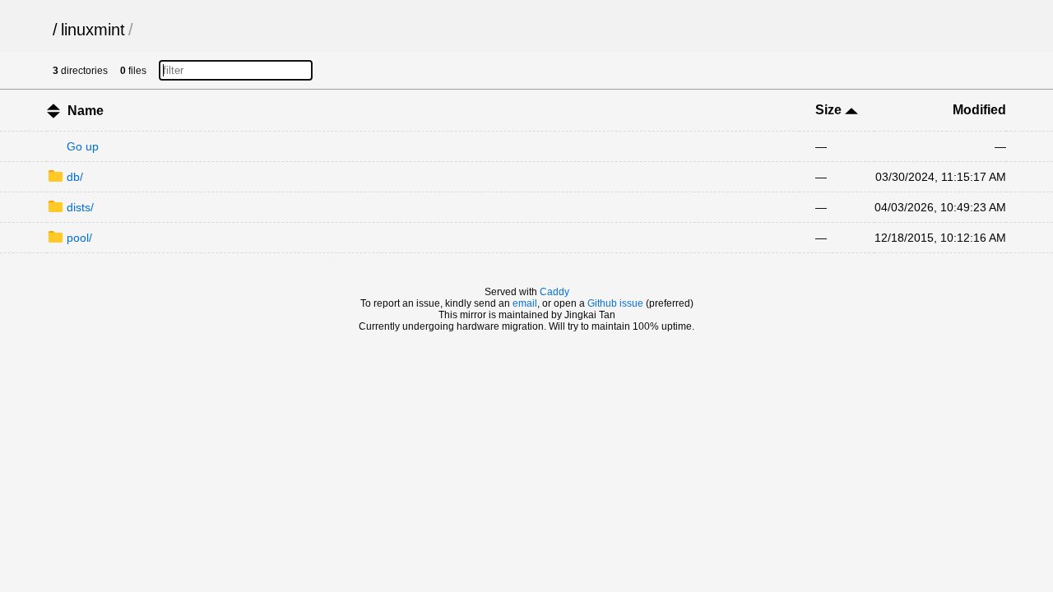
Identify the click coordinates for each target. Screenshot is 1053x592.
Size (830, 110)
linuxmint (93, 30)
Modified (979, 110)
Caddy (554, 292)
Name (85, 111)
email (525, 303)
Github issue (615, 303)
